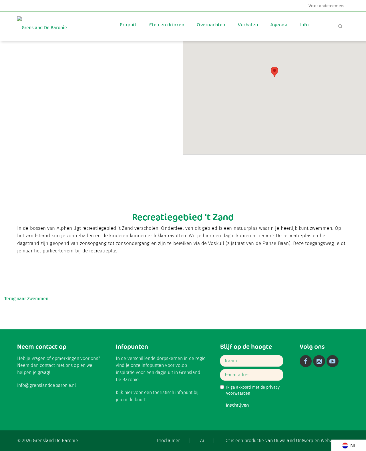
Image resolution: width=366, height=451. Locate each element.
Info (304, 25)
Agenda (278, 25)
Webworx (330, 440)
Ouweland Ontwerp (293, 440)
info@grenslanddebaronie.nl (46, 385)
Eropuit (128, 25)
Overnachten (211, 25)
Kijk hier (124, 392)
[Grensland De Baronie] (42, 23)
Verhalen (248, 25)
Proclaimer (168, 440)
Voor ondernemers (326, 5)
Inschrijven (237, 405)
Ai (202, 440)
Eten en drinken (166, 25)
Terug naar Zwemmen (26, 298)
